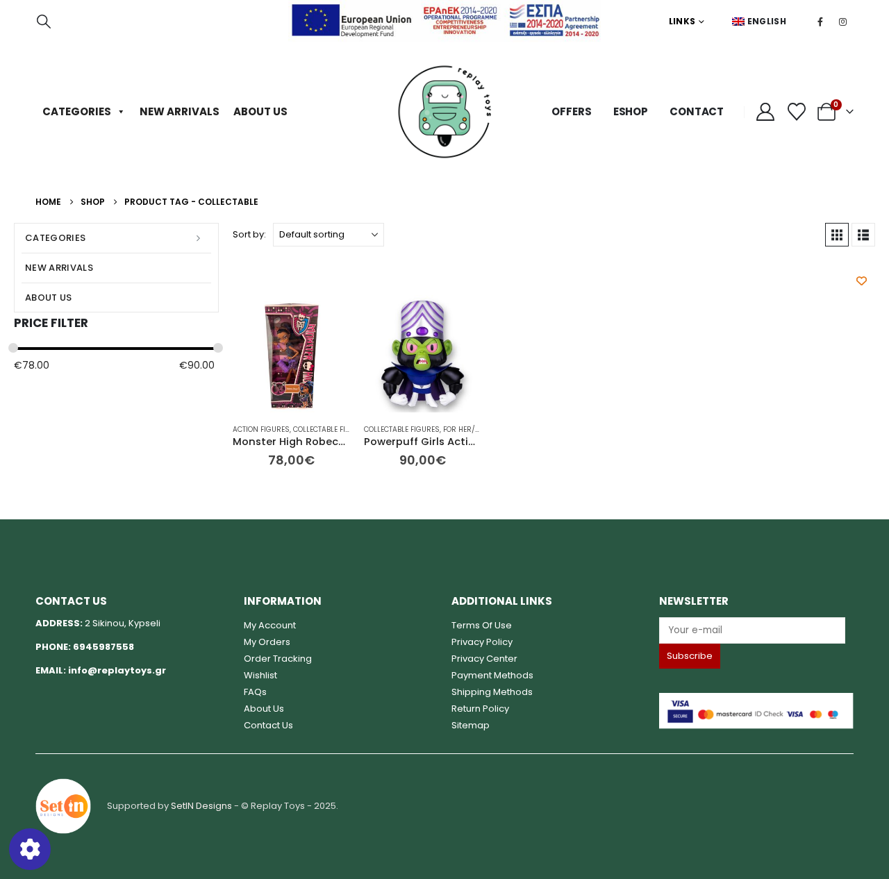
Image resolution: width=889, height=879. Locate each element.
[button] (43, 21)
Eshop (630, 111)
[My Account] (765, 112)
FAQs (255, 691)
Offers (571, 111)
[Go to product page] (291, 353)
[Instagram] (843, 21)
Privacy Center (484, 658)
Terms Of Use (481, 625)
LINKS (682, 21)
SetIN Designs (201, 805)
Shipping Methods (492, 691)
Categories (76, 111)
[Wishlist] (796, 112)
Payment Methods (492, 675)
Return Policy (480, 708)
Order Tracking (278, 658)
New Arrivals (179, 111)
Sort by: (249, 234)
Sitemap (470, 725)
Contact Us (268, 725)
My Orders (267, 641)
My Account (270, 625)
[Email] (756, 630)
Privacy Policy (482, 641)
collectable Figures (331, 429)
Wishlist (260, 675)
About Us (260, 111)
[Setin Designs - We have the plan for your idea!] (63, 805)
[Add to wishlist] (861, 280)
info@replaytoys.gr (117, 670)
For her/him (465, 429)
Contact (697, 111)
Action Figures (261, 429)
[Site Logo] (444, 112)
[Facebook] (820, 21)
